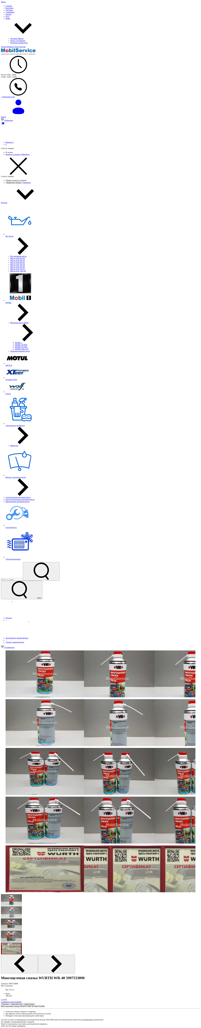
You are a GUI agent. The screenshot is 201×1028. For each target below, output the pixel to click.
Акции (4, 47)
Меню (3, 2)
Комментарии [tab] (29, 1004)
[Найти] (41, 571)
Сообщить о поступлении (11, 1002)
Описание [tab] (5, 1004)
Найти (39, 598)
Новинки (11, 47)
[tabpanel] (100, 1015)
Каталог (4, 203)
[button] (7, 647)
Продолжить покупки (14, 183)
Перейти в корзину (13, 154)
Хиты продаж (20, 47)
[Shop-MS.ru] (18, 55)
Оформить (25, 154)
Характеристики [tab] (16, 1004)
